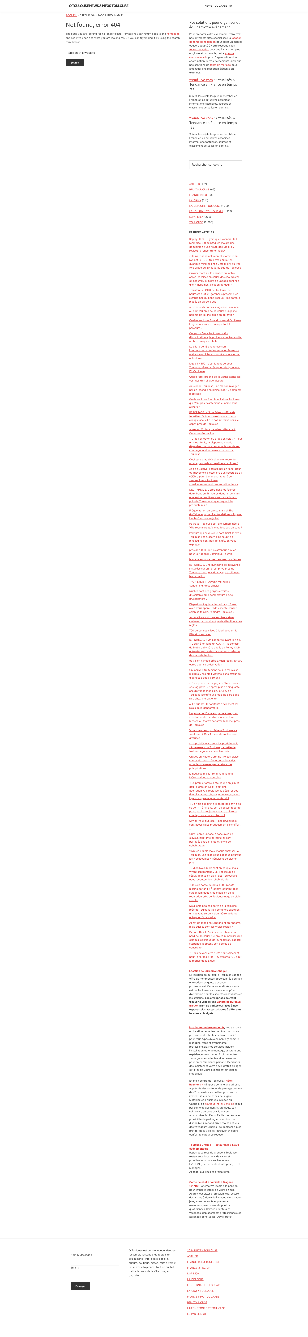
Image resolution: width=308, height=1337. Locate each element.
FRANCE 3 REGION (198, 1267)
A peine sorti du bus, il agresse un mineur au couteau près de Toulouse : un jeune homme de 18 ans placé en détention (214, 310)
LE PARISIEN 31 (196, 1314)
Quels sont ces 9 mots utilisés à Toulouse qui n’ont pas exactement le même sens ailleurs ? (214, 403)
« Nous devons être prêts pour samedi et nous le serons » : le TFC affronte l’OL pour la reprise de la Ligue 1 (215, 956)
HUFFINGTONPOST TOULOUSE (206, 1308)
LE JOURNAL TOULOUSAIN (206, 211)
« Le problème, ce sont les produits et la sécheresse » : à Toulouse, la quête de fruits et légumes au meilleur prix (213, 747)
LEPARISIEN (196, 216)
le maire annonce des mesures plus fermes (215, 559)
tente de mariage (220, 64)
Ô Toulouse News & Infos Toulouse (98, 6)
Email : (75, 1267)
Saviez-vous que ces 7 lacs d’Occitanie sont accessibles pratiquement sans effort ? (214, 824)
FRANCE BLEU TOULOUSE (203, 1262)
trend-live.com (201, 79)
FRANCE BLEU (198, 195)
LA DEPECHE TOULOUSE (204, 205)
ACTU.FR (194, 184)
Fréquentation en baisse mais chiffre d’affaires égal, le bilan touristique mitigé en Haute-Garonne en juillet (215, 514)
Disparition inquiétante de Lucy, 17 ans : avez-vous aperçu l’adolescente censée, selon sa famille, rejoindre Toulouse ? (213, 608)
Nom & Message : (81, 1254)
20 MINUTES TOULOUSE (202, 1250)
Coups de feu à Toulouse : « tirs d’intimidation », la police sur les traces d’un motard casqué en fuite (215, 337)
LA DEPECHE (195, 1279)
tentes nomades (199, 49)
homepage (173, 33)
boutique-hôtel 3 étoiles (219, 1103)
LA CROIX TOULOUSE (200, 1290)
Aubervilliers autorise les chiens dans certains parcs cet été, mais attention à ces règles (215, 621)
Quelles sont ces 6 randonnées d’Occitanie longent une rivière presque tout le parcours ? (215, 324)
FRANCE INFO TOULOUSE (203, 1296)
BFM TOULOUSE (199, 189)
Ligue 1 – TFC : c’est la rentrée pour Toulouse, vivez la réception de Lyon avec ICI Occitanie (214, 367)
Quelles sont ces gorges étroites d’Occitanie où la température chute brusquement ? (211, 594)
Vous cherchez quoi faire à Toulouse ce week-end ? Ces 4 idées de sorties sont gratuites (213, 734)
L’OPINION (193, 1273)
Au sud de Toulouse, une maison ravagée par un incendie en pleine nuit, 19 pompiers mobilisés (215, 389)
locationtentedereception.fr (206, 1027)
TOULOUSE (196, 222)
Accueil (71, 15)
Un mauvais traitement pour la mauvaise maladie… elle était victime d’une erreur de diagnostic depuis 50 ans (215, 673)
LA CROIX (195, 200)
